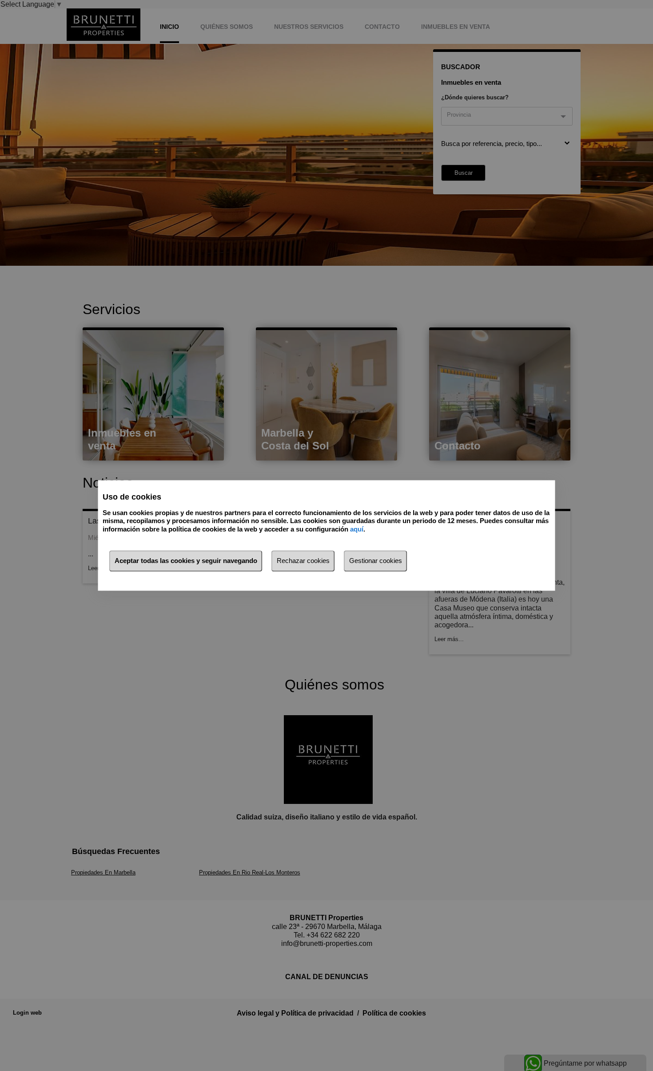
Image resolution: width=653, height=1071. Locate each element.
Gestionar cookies (375, 561)
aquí (356, 529)
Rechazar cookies (303, 561)
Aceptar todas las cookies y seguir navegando (186, 561)
